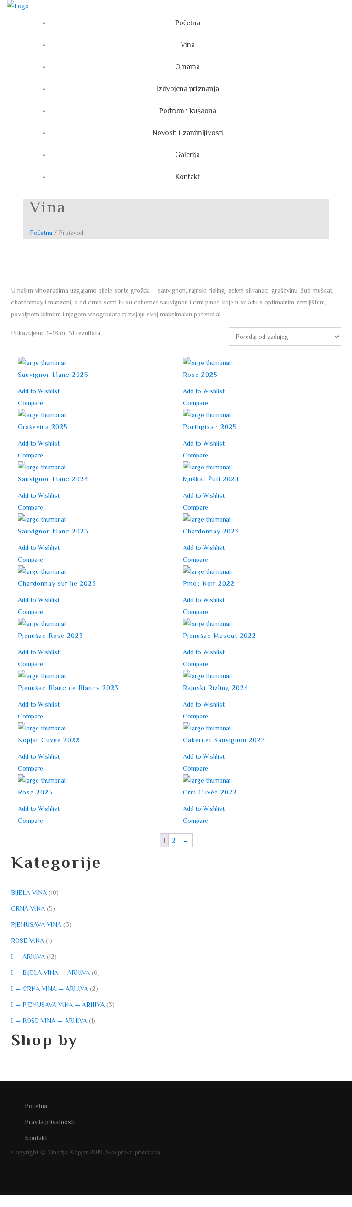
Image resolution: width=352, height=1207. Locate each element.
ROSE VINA (27, 940)
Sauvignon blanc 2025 (53, 374)
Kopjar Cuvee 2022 (49, 740)
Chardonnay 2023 (211, 531)
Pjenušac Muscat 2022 (219, 635)
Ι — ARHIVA (28, 956)
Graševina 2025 (43, 426)
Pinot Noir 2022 (209, 583)
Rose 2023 (35, 792)
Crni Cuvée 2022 (210, 792)
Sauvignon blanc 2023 (53, 531)
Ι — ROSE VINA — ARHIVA (49, 1020)
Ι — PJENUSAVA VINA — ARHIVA (57, 1004)
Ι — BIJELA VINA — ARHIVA (50, 972)
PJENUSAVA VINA (36, 924)
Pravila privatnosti (50, 1121)
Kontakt (36, 1138)
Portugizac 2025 (210, 426)
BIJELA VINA (29, 892)
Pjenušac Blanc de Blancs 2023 (68, 687)
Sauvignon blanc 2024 (53, 479)
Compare (30, 403)
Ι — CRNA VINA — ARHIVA (49, 988)
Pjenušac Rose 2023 (50, 635)
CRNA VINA (28, 908)
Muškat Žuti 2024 (211, 479)
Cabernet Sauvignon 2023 (224, 740)
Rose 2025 (200, 374)
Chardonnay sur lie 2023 (57, 583)
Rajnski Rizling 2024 (215, 687)
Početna (41, 232)
